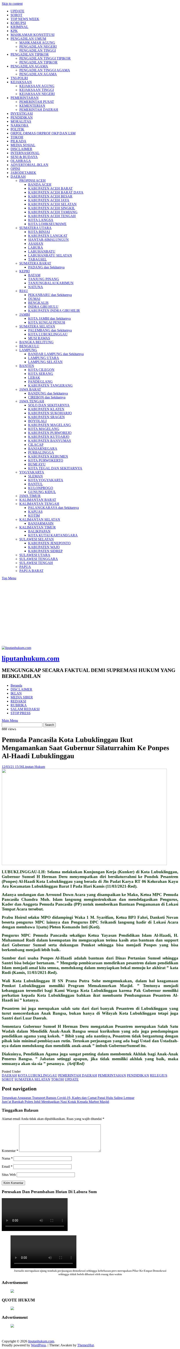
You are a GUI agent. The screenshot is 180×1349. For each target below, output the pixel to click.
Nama (7, 1158)
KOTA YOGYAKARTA (45, 480)
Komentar (10, 1151)
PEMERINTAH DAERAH (38, 109)
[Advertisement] (90, 613)
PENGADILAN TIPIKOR (30, 54)
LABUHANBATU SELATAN (50, 255)
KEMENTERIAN (32, 106)
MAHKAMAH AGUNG (37, 42)
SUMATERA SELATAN (37, 326)
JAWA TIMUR (30, 496)
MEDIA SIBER (22, 697)
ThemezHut (85, 1345)
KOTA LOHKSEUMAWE (47, 224)
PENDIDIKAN (22, 117)
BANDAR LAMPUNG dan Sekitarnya (56, 354)
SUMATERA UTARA (35, 228)
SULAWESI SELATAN (36, 539)
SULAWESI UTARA (34, 555)
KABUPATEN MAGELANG (49, 425)
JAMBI (24, 314)
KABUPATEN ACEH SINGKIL (51, 208)
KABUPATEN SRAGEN (46, 417)
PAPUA (25, 567)
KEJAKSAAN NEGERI (37, 94)
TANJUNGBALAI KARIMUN (51, 283)
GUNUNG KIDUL (42, 492)
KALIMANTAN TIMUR (37, 527)
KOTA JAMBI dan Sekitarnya (49, 318)
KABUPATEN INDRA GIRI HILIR (54, 310)
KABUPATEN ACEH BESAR (50, 196)
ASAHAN (35, 243)
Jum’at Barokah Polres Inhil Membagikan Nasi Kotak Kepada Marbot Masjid (55, 1102)
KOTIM (34, 515)
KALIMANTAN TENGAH (39, 504)
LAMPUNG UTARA (43, 358)
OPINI (15, 169)
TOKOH (17, 137)
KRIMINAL (19, 27)
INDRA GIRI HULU (43, 307)
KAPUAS (35, 511)
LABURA (35, 247)
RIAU (23, 291)
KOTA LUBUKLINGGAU (48, 334)
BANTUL (35, 484)
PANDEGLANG (40, 381)
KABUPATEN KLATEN (46, 409)
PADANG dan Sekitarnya (46, 267)
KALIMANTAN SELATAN (39, 519)
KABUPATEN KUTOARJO (48, 437)
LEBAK (34, 377)
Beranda (16, 685)
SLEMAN (35, 476)
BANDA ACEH (39, 184)
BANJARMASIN (41, 523)
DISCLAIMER (21, 149)
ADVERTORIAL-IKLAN (29, 165)
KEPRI (24, 271)
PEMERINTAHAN (25, 98)
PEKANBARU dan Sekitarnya (50, 295)
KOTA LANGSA (40, 220)
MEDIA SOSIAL (23, 145)
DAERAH (18, 176)
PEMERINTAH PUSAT (36, 102)
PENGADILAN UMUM (28, 39)
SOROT (16, 15)
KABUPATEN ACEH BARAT (50, 188)
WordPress (38, 1345)
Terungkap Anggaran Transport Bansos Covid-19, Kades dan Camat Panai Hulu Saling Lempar (68, 1098)
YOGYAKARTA (31, 472)
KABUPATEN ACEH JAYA (48, 200)
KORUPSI (18, 23)
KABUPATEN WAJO (44, 547)
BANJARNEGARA (42, 448)
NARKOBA (20, 125)
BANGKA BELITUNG (36, 342)
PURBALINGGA (41, 452)
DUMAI (34, 299)
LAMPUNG (28, 350)
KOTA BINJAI (39, 232)
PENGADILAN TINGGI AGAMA (44, 70)
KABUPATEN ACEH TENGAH (52, 216)
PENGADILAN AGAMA (29, 66)
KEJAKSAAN (21, 82)
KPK (14, 31)
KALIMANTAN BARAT (37, 500)
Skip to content (12, 3)
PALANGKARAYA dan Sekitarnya (53, 508)
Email (7, 1166)
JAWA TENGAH (31, 401)
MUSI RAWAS (39, 338)
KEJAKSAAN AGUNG (36, 86)
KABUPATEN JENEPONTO (49, 543)
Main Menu (10, 720)
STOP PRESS (21, 713)
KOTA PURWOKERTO (45, 460)
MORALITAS (21, 121)
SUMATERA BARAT (35, 263)
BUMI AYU (37, 464)
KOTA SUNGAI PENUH (46, 322)
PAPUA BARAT (31, 571)
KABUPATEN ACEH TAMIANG (52, 212)
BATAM (34, 275)
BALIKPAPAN (39, 531)
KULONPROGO (40, 488)
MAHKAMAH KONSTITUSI (32, 35)
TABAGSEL (37, 259)
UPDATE (17, 11)
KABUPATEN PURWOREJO (50, 433)
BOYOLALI (37, 421)
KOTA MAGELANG (43, 429)
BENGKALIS (38, 303)
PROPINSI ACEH (32, 180)
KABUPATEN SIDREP (45, 551)
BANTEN (26, 366)
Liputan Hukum (34, 767)
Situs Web (9, 1174)
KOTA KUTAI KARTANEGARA (53, 535)
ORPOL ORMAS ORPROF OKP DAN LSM (43, 133)
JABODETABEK (23, 173)
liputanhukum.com (30, 658)
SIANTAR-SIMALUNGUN (48, 240)
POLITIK (17, 129)
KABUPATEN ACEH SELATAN (52, 204)
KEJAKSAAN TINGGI (36, 90)
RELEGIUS (158, 1075)
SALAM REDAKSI (25, 709)
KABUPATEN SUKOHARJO (50, 413)
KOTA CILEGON (41, 370)
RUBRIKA (19, 705)
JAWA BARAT (30, 389)
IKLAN (16, 693)
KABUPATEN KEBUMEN (48, 456)
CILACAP (35, 444)
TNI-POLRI (19, 78)
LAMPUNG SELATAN (45, 362)
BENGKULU (29, 346)
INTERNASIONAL (25, 153)
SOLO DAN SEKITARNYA (49, 405)
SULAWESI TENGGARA (38, 559)
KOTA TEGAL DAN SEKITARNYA (55, 468)
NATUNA (35, 287)
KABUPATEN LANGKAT (47, 236)
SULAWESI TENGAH (36, 563)
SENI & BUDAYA (24, 157)
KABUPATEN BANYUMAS (49, 441)
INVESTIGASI (22, 113)
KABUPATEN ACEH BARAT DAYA (55, 192)
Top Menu (9, 578)
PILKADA (18, 141)
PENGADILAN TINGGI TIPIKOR (45, 58)
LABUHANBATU (41, 251)
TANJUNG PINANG (43, 279)
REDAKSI (18, 701)
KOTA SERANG (40, 374)
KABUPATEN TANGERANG (50, 385)
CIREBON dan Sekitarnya (46, 397)
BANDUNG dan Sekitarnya (48, 393)
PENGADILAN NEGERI (38, 46)
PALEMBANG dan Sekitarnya (50, 330)
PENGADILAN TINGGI (37, 50)
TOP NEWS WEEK (25, 19)
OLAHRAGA (21, 161)
